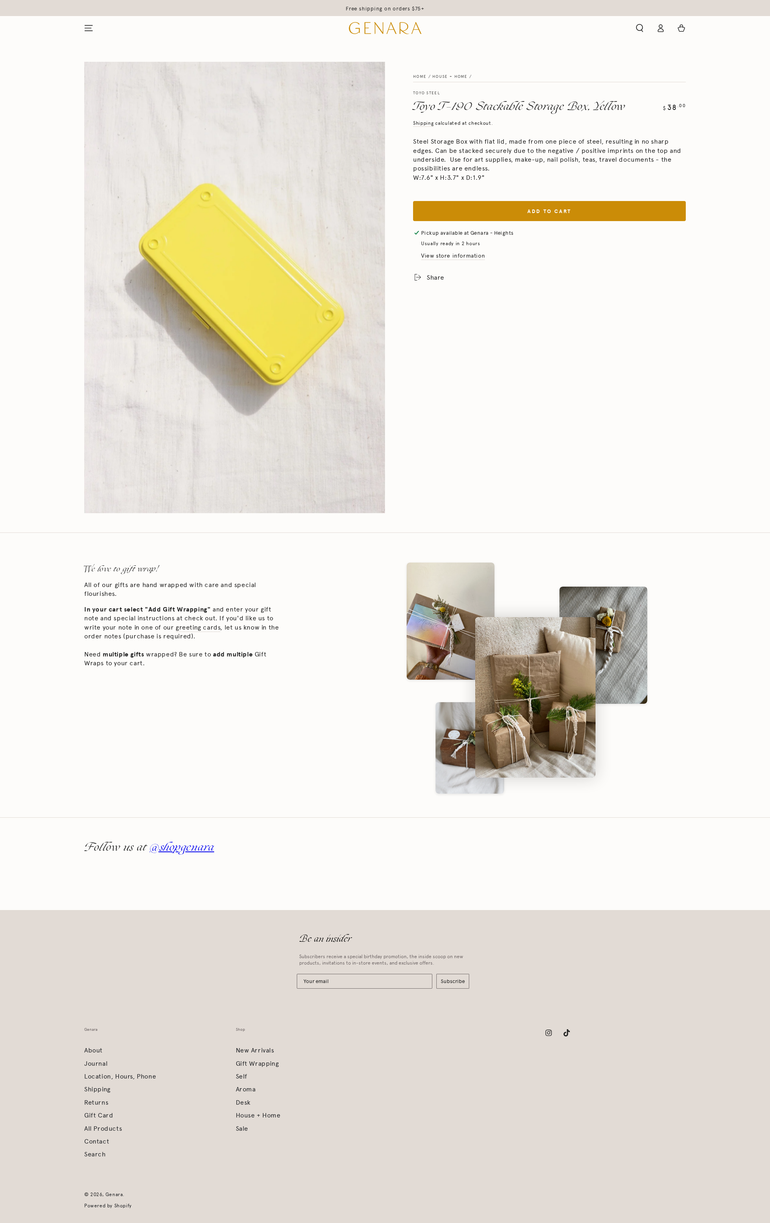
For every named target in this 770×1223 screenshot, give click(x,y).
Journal (95, 1063)
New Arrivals (255, 1050)
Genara (114, 1194)
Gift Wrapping (257, 1063)
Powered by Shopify (108, 1206)
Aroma (246, 1089)
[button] (639, 28)
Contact (96, 1141)
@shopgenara (182, 847)
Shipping (423, 123)
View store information (453, 255)
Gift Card (98, 1115)
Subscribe (453, 981)
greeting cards (198, 627)
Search (95, 1154)
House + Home (450, 76)
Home (419, 76)
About (93, 1050)
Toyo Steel (426, 93)
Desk (243, 1102)
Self (241, 1076)
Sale (242, 1128)
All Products (103, 1128)
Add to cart (549, 211)
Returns (96, 1102)
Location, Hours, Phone (120, 1076)
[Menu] (88, 28)
